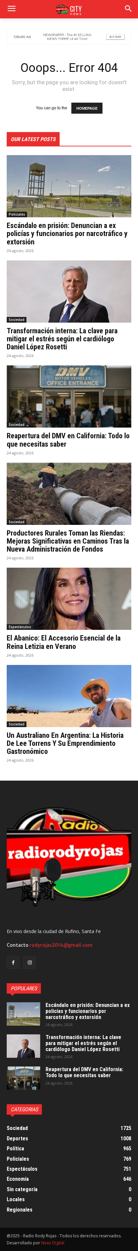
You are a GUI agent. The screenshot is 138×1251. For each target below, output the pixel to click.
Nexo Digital (52, 1243)
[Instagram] (29, 962)
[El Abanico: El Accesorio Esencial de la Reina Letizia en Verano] (69, 599)
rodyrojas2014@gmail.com (60, 945)
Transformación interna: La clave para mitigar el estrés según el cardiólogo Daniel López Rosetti (62, 339)
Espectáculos (20, 626)
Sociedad (16, 319)
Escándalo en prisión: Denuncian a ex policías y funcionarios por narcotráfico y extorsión (67, 233)
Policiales (17, 214)
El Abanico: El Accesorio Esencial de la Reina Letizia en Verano (64, 642)
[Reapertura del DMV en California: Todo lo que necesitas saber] (69, 396)
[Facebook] (13, 962)
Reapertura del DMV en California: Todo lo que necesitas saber (84, 1072)
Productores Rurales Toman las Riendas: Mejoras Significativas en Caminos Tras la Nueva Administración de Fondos (68, 541)
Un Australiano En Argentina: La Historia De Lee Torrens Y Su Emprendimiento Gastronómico (65, 743)
